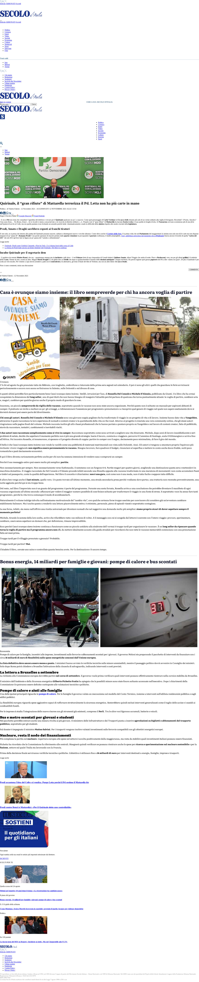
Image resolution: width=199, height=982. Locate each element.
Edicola (3, 4)
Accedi (18, 4)
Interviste (8, 48)
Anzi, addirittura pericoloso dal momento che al (142, 236)
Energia (101, 137)
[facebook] (1, 2)
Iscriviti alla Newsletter (13, 81)
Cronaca (8, 32)
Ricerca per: (4, 104)
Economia (8, 40)
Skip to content (5, 102)
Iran (6, 62)
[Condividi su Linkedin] (4, 214)
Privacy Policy (10, 89)
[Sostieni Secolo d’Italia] (24, 847)
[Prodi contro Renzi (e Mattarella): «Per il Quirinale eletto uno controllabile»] (17, 803)
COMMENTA (193, 270)
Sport (7, 46)
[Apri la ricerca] (1, 144)
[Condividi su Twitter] (10, 214)
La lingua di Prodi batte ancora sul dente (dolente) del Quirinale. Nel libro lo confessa (36, 248)
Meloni (7, 65)
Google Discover (25, 216)
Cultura (7, 42)
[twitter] (5, 2)
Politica (7, 30)
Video (7, 36)
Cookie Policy (10, 87)
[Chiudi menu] (1, 20)
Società (7, 38)
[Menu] (1, 146)
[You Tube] (3, 2)
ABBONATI (10, 4)
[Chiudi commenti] (1, 272)
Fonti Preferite (39, 216)
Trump (7, 67)
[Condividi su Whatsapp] (7, 214)
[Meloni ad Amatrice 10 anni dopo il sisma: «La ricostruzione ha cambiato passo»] (26, 882)
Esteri (7, 34)
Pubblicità (8, 85)
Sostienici (8, 79)
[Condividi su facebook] (1, 214)
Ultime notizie (10, 83)
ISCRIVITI (4, 858)
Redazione (8, 77)
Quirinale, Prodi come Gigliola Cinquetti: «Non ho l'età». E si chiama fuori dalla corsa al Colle (39, 246)
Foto (6, 51)
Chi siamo (8, 75)
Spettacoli (8, 44)
